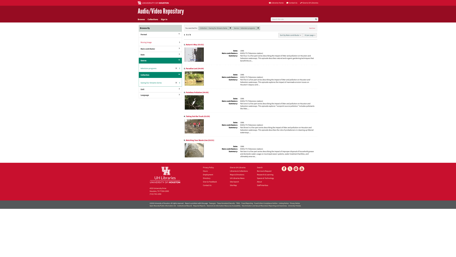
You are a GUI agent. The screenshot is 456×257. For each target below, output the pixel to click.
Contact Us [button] (293, 3)
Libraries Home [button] (277, 3)
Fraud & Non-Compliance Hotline (266, 203)
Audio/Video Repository (161, 11)
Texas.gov (212, 203)
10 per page (309, 35)
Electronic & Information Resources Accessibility (224, 206)
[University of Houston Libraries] (165, 174)
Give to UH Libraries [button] (310, 3)
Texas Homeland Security (226, 203)
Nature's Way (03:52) (195, 44)
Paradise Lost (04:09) (195, 68)
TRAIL (238, 203)
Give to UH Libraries (238, 167)
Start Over (312, 28)
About (259, 181)
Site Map (233, 185)
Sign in (164, 19)
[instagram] (296, 168)
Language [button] (145, 95)
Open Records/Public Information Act (163, 206)
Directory (206, 178)
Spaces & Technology (265, 178)
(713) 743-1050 (155, 194)
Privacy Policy (208, 167)
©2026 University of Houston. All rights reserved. (167, 203)
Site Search (234, 181)
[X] (290, 168)
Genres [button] (143, 60)
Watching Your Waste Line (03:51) (200, 140)
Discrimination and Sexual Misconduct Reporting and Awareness (264, 206)
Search (260, 167)
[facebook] (284, 168)
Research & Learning (265, 174)
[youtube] (301, 168)
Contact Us (207, 185)
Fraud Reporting (247, 203)
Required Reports (199, 206)
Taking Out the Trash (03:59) (198, 116)
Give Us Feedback (210, 181)
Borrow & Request (264, 171)
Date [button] (143, 54)
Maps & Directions (237, 174)
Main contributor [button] (148, 49)
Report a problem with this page (196, 203)
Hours (205, 171)
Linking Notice (284, 203)
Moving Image (146, 42)
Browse (141, 19)
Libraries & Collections (239, 171)
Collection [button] (145, 75)
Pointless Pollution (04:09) (197, 92)
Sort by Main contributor (290, 35)
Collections (153, 19)
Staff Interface (262, 185)
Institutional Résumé (184, 206)
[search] (316, 19)
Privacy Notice (295, 203)
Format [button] (144, 34)
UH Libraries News (237, 178)
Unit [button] (142, 89)
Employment (208, 174)
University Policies (294, 206)
